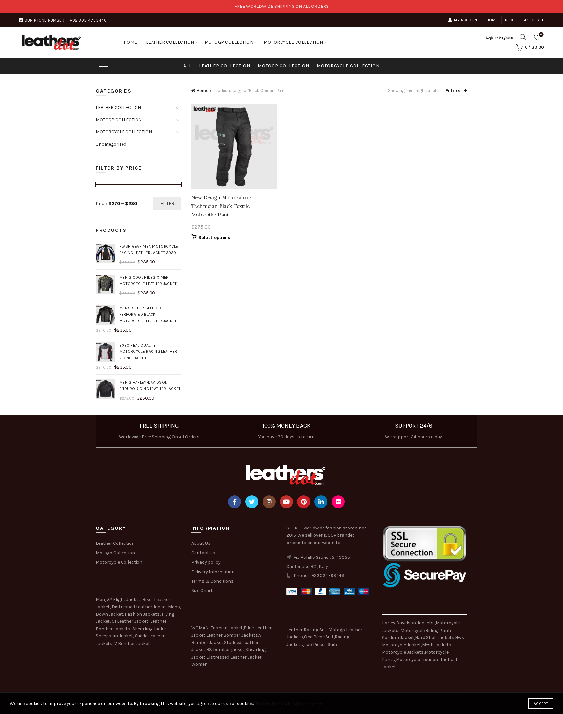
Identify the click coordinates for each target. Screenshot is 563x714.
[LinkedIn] (320, 501)
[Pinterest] (303, 501)
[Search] (523, 37)
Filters (453, 90)
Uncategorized (111, 144)
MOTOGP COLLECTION (229, 42)
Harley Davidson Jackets (408, 623)
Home (492, 20)
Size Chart (533, 20)
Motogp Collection (115, 553)
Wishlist (541, 34)
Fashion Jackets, (143, 614)
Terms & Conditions (212, 581)
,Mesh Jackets (436, 644)
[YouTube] (286, 501)
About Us (200, 543)
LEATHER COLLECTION (170, 42)
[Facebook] (234, 501)
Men (100, 599)
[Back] (104, 66)
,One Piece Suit (318, 637)
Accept (541, 703)
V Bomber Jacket (132, 643)
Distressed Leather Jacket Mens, (146, 607)
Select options (214, 237)
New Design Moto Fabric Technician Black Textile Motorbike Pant (221, 206)
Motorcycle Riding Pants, (427, 630)
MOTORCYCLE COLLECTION (293, 42)
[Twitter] (251, 501)
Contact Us (203, 553)
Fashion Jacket (226, 628)
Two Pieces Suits (321, 644)
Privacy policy (206, 562)
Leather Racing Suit (306, 629)
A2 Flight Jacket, (124, 599)
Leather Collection (115, 543)
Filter (167, 203)
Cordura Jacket (398, 637)
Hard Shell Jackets (434, 637)
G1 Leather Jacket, (130, 621)
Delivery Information (213, 571)
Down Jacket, (110, 614)
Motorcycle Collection (119, 562)
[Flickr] (338, 501)
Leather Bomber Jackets (232, 635)
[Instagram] (269, 501)
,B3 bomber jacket (224, 649)
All (187, 65)
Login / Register (499, 37)
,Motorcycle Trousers (417, 659)
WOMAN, (200, 628)
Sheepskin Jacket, (115, 636)
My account (466, 20)
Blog (510, 20)
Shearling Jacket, (150, 629)
